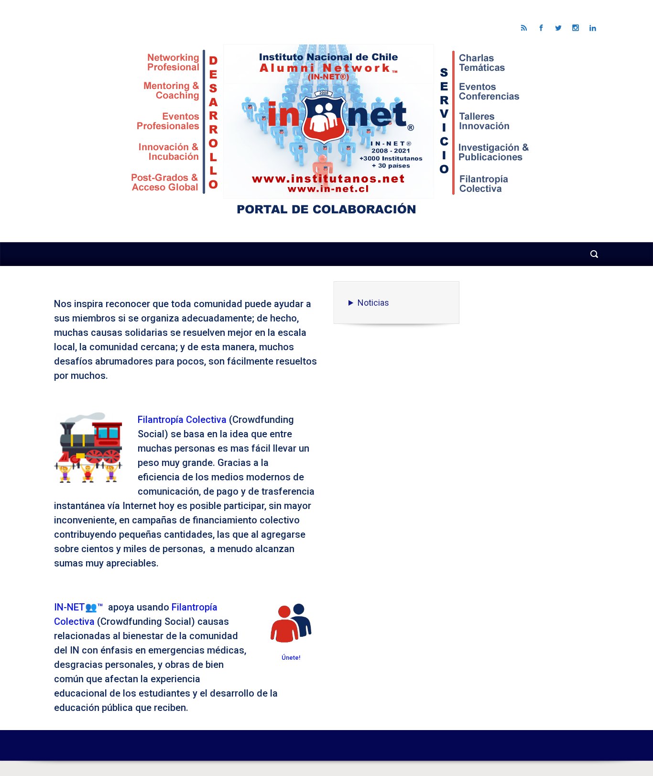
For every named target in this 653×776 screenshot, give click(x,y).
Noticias (373, 303)
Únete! (291, 657)
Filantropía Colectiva (182, 419)
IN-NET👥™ (78, 607)
